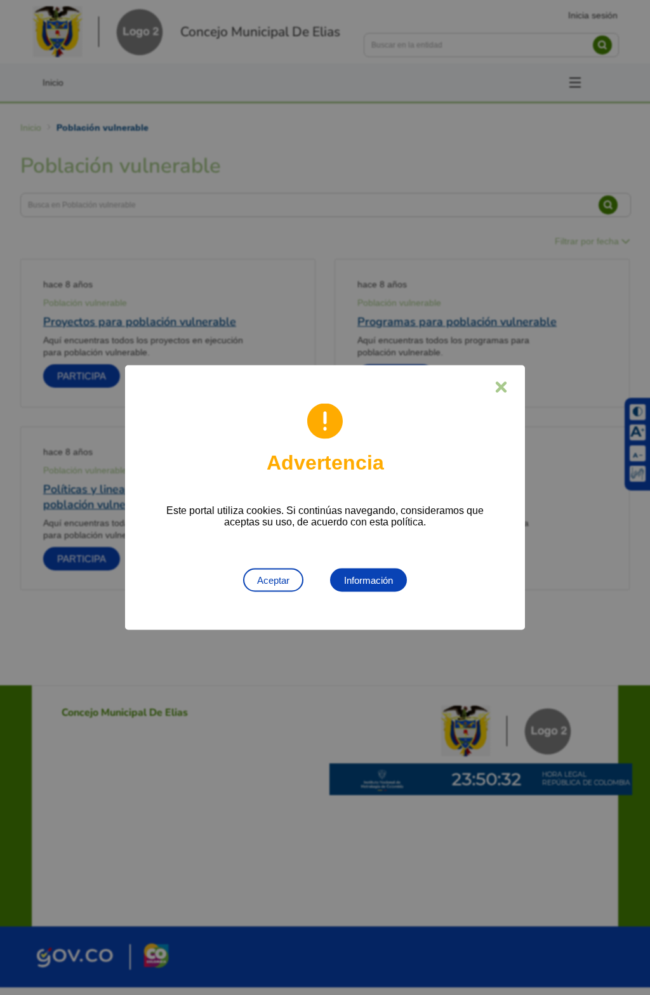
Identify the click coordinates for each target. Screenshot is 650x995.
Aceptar (273, 580)
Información (368, 580)
